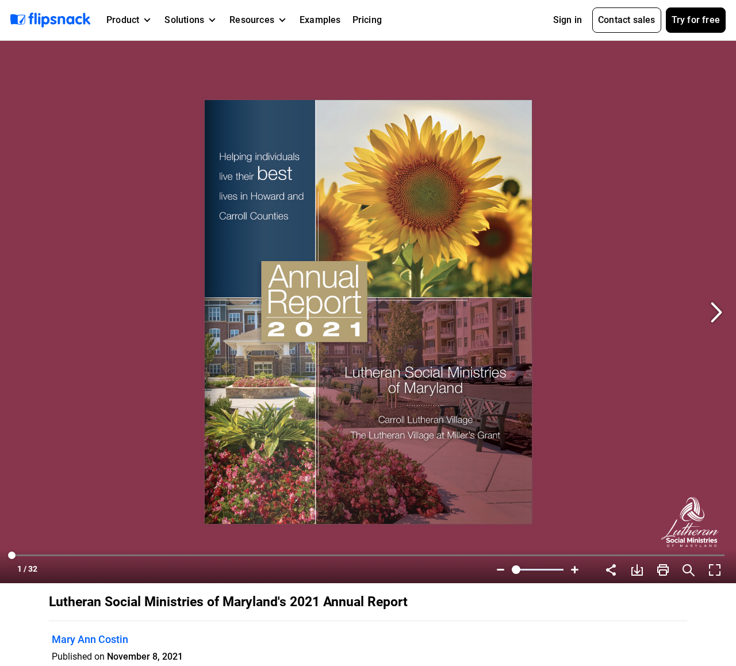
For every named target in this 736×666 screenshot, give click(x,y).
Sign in (567, 19)
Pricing (367, 19)
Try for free (696, 19)
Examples (320, 19)
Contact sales (627, 19)
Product (122, 19)
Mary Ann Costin (90, 639)
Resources (251, 19)
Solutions (184, 19)
